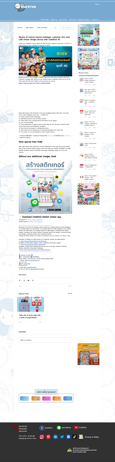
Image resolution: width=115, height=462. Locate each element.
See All (70, 293)
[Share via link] (33, 280)
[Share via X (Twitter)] (24, 280)
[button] (63, 19)
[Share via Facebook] (19, 280)
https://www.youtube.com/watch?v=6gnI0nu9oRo (34, 83)
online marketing (42, 27)
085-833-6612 (23, 431)
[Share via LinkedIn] (28, 280)
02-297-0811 (31, 436)
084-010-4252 (23, 426)
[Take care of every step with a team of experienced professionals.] (30, 304)
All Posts (19, 27)
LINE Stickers (29, 27)
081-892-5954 (23, 429)
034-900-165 (22, 438)
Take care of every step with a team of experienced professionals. (30, 316)
